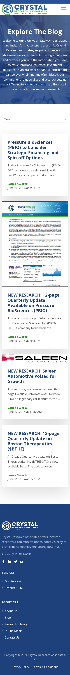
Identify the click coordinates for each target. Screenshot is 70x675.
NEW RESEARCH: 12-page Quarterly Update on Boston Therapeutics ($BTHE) (33, 441)
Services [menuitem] (8, 573)
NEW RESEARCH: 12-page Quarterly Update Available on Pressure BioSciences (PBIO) (33, 302)
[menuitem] (13, 581)
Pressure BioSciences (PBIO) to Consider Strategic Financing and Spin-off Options (33, 149)
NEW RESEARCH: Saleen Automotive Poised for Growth (32, 376)
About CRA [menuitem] (10, 602)
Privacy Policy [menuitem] (20, 667)
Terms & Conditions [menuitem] (45, 667)
